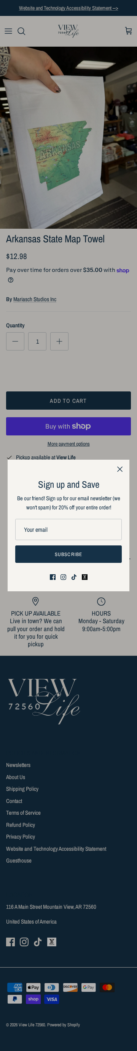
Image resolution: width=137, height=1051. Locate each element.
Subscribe (68, 554)
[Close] (120, 469)
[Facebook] (53, 577)
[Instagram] (63, 577)
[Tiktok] (74, 577)
